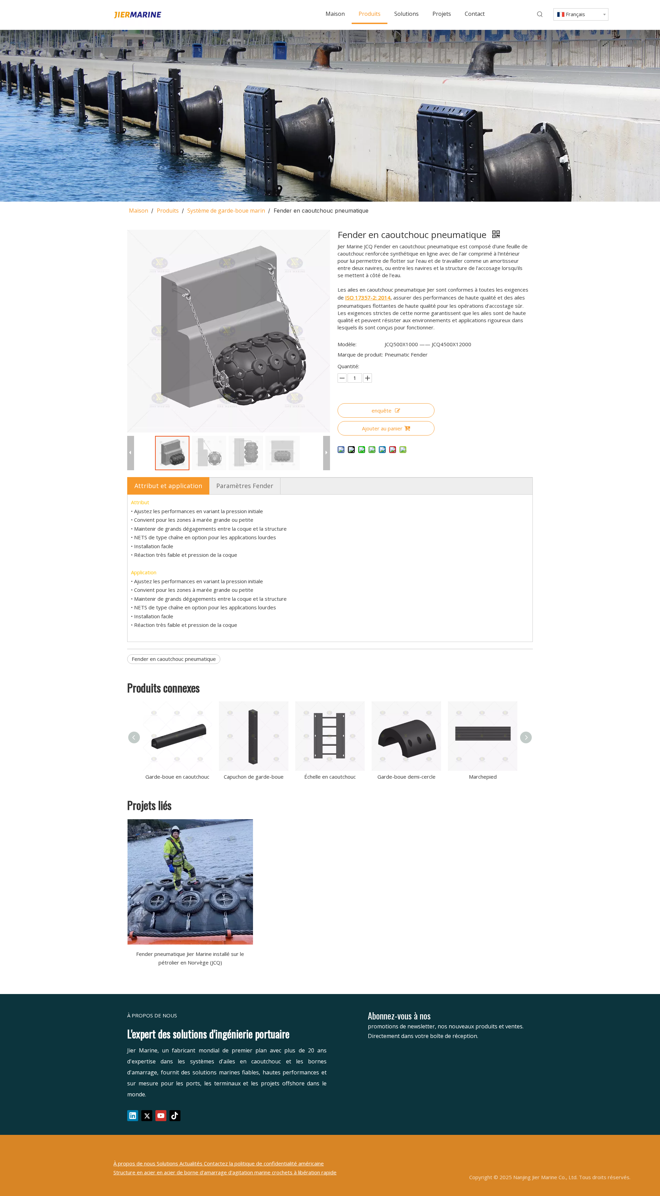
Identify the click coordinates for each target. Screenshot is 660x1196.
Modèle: (347, 344)
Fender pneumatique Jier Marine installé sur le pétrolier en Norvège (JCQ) (190, 958)
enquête (382, 410)
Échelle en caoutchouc (330, 776)
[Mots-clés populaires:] (540, 14)
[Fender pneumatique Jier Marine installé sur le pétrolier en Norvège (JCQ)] (190, 882)
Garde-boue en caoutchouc (177, 776)
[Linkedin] (132, 1115)
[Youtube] (160, 1115)
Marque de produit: (360, 354)
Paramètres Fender (244, 486)
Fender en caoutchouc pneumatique (174, 658)
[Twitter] (146, 1115)
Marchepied (483, 776)
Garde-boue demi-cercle (406, 776)
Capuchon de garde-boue (254, 776)
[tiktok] (174, 1115)
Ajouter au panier (382, 428)
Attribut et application (168, 486)
